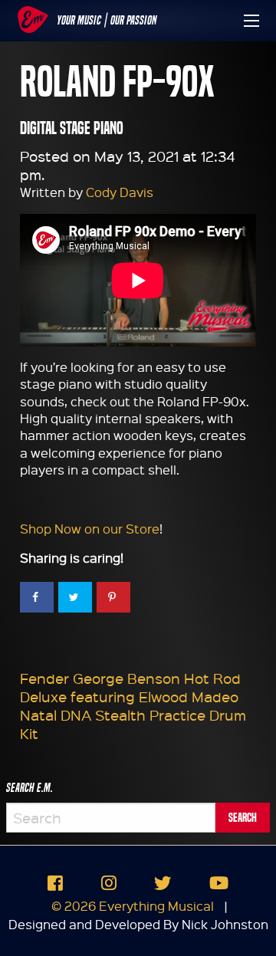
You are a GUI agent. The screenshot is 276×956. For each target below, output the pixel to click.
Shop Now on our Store (89, 529)
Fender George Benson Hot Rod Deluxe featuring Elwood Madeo (130, 687)
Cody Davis (119, 192)
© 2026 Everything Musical (132, 906)
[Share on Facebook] (37, 597)
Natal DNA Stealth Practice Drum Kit (133, 724)
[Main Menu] (251, 21)
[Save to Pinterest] (113, 597)
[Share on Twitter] (75, 597)
